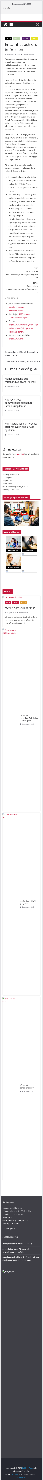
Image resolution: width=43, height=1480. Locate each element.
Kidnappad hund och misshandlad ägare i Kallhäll (20, 380)
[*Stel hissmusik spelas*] (21, 597)
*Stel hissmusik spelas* (20, 608)
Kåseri (8, 602)
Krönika (15, 602)
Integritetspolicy (9, 1228)
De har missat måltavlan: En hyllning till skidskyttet (29, 718)
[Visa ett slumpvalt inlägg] (37, 24)
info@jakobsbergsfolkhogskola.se (16, 1220)
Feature (8, 39)
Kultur (23, 602)
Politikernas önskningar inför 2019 (22, 361)
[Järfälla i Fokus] (5, 24)
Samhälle (26, 39)
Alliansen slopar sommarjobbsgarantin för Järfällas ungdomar (19, 403)
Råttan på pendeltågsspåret (27, 1086)
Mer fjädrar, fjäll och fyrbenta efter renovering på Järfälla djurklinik (21, 427)
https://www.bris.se (17, 338)
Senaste (34, 39)
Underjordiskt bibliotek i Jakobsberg (17, 1244)
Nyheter (16, 39)
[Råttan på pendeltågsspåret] (10, 1088)
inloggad (20, 454)
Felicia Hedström (28, 55)
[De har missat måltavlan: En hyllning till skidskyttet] (10, 719)
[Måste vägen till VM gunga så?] (10, 904)
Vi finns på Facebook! (11, 1223)
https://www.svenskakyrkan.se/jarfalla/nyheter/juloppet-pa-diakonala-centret (23, 328)
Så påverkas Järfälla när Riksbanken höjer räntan (21, 354)
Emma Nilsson (23, 613)
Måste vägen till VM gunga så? (28, 902)
